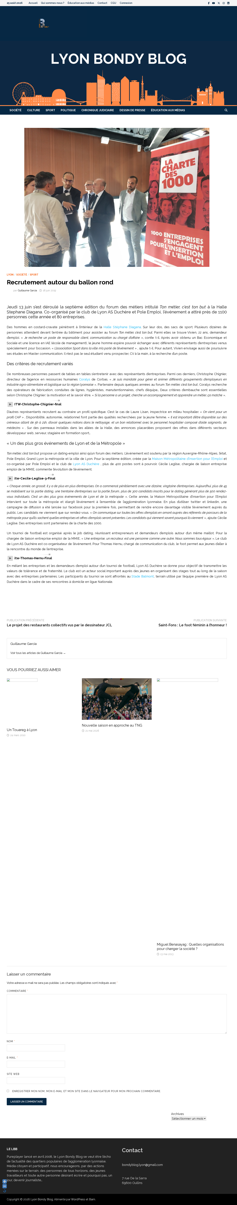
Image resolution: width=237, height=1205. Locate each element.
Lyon (10, 274)
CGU (113, 3)
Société (16, 110)
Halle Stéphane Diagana (122, 327)
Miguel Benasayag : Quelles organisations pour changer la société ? (190, 946)
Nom (11, 1041)
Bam (92, 1199)
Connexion (126, 3)
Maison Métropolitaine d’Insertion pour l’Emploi (187, 459)
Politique (68, 110)
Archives (177, 1114)
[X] (219, 3)
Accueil (33, 3)
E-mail (12, 1057)
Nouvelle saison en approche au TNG (112, 725)
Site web (13, 1074)
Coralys (84, 379)
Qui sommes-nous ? (52, 3)
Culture (33, 110)
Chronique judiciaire (97, 110)
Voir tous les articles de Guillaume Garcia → (38, 653)
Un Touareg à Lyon (22, 730)
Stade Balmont (143, 576)
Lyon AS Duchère (86, 464)
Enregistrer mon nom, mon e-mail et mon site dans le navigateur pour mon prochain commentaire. (86, 1091)
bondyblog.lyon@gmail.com (142, 1165)
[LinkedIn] (228, 3)
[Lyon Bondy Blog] (118, 73)
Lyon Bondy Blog (42, 1199)
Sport (50, 110)
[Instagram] (224, 3)
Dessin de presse (132, 110)
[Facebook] (209, 3)
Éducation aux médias (81, 3)
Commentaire (17, 991)
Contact (102, 3)
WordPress (78, 1199)
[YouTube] (214, 3)
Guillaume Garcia (27, 290)
